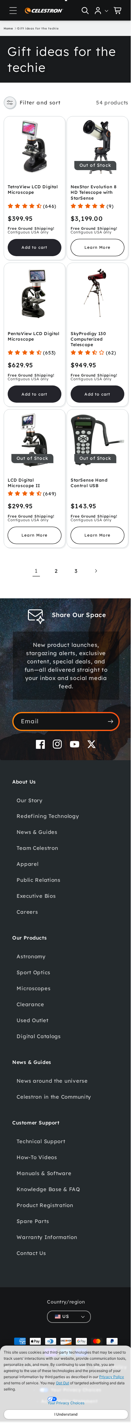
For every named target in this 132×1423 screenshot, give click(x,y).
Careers (27, 905)
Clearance (30, 997)
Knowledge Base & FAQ (48, 1182)
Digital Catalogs (39, 1029)
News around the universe (52, 1073)
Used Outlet (32, 1013)
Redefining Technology (48, 809)
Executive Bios (36, 889)
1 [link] (33, 563)
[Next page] (93, 564)
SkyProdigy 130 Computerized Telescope (86, 334)
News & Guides (37, 825)
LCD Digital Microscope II (24, 476)
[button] (13, 10)
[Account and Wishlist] (97, 10)
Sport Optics (33, 965)
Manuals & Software (44, 1166)
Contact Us (31, 1246)
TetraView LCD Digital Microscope (33, 187)
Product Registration (45, 1198)
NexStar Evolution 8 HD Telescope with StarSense (91, 190)
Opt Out (62, 1383)
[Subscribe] (106, 714)
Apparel (27, 857)
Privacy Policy (111, 1376)
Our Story (29, 793)
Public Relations (38, 873)
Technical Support (41, 1134)
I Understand (66, 1414)
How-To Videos (37, 1150)
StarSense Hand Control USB (86, 476)
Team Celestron (37, 841)
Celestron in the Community (54, 1089)
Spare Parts (33, 1214)
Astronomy (31, 949)
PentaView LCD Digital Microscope (29, 331)
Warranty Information (47, 1230)
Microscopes (33, 981)
